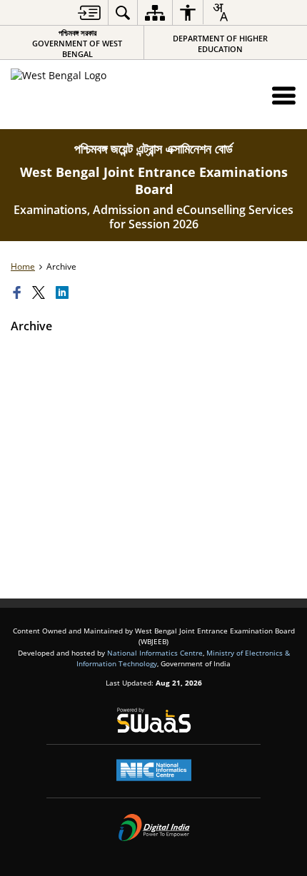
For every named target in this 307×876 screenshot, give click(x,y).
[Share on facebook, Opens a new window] (19, 293)
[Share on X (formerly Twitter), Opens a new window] (40, 293)
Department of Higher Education (220, 43)
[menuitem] (89, 12)
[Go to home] (90, 93)
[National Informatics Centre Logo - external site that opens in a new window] (153, 770)
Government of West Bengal (77, 43)
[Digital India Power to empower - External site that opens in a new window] (153, 827)
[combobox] (219, 12)
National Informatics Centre (155, 653)
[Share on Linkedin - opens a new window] (64, 293)
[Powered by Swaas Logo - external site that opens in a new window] (153, 720)
